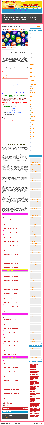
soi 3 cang (36, 374)
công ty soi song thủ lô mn (34, 260)
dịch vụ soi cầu (33, 367)
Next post (25, 408)
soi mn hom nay (33, 411)
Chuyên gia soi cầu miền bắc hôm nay (9, 17)
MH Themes (41, 423)
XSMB (29, 19)
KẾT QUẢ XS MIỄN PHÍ (24, 19)
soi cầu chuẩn (33, 391)
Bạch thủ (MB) (32, 72)
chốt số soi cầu (36, 364)
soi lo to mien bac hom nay (35, 406)
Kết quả (38, 19)
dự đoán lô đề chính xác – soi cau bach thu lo (11, 15)
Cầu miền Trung (32, 92)
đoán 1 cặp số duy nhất (34, 416)
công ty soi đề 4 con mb (8, 404)
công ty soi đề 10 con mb (8, 403)
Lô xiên (31, 100)
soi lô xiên (37, 408)
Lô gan (31, 96)
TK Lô (31, 305)
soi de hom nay (33, 403)
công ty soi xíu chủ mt (34, 236)
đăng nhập (7, 417)
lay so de (32, 374)
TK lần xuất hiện (32, 120)
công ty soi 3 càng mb (5, 79)
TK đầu (31, 108)
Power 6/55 (32, 64)
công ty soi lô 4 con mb (34, 182)
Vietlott (31, 52)
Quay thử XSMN (32, 152)
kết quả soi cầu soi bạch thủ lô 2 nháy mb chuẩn (12, 224)
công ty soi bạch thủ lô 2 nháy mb (35, 164)
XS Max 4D (31, 60)
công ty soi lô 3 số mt (33, 226)
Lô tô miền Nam (32, 132)
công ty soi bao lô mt (33, 217)
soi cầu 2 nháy (33, 389)
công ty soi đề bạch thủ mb (34, 178)
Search (38, 26)
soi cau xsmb (33, 384)
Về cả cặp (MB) (32, 80)
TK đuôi (31, 112)
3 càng (32, 364)
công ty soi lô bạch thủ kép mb (35, 187)
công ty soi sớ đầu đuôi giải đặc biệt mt (35, 231)
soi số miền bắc (33, 413)
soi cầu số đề (33, 398)
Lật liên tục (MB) (32, 76)
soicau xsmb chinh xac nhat (35, 386)
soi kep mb (37, 403)
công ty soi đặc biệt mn (34, 245)
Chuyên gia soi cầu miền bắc (23, 15)
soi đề (38, 413)
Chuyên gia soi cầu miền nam (31, 17)
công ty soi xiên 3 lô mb (34, 210)
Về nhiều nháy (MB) (33, 84)
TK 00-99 (31, 124)
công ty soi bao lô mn (33, 250)
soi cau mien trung (33, 381)
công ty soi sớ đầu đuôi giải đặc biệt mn (35, 255)
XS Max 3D (31, 68)
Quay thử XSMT (32, 148)
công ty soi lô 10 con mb (8, 402)
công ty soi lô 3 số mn (34, 243)
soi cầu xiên (38, 398)
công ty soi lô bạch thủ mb (34, 189)
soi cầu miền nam (33, 396)
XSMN (32, 19)
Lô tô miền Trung (32, 136)
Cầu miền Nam (32, 88)
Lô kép (31, 104)
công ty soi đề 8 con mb (34, 173)
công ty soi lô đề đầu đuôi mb (35, 199)
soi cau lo (32, 379)
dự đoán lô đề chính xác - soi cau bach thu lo (14, 29)
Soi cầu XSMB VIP (33, 401)
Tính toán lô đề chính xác (8, 19)
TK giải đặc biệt (32, 116)
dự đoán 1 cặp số (33, 369)
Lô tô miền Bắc (32, 128)
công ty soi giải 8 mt (33, 224)
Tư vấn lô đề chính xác (16, 19)
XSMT (35, 19)
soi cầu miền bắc (33, 394)
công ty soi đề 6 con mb (34, 171)
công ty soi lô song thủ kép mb (9, 405)
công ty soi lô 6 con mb (34, 197)
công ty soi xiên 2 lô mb (34, 208)
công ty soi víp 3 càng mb (34, 206)
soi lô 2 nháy (33, 408)
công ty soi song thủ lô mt (34, 234)
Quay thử (31, 140)
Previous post (6, 408)
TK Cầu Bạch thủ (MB (34, 291)
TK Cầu (32, 289)
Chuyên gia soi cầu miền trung (21, 17)
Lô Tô (31, 325)
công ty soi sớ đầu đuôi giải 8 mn (35, 252)
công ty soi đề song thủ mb (34, 180)
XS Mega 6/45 (32, 56)
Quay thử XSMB (32, 144)
